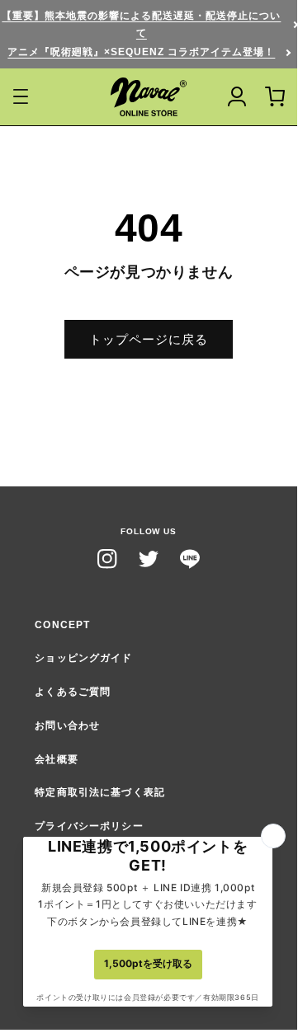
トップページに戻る (148, 339)
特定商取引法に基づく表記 (100, 792)
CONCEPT (62, 625)
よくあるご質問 (73, 692)
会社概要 (56, 759)
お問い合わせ (67, 725)
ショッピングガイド (83, 658)
